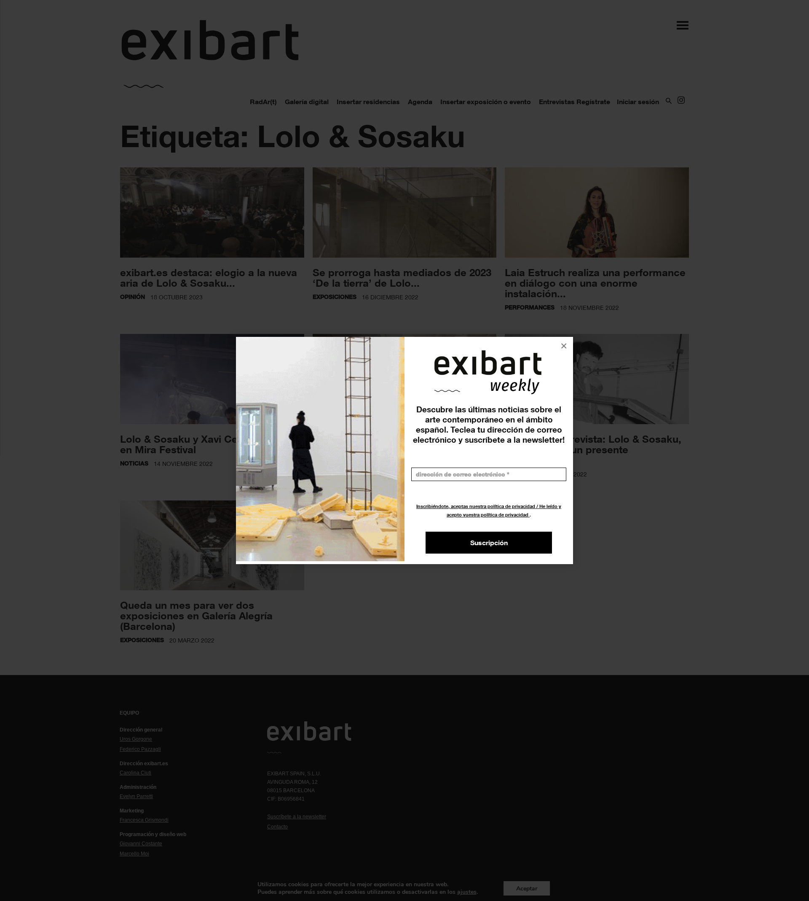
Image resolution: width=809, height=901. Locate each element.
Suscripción (489, 542)
